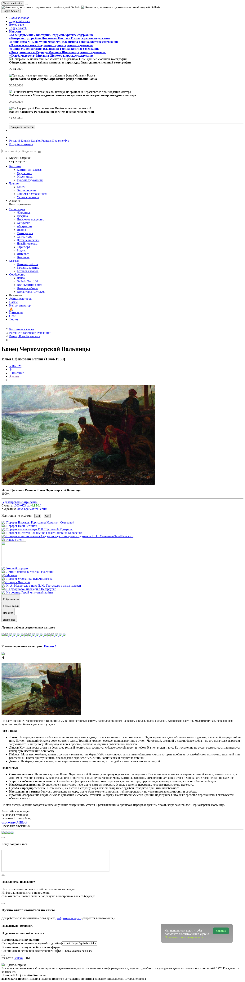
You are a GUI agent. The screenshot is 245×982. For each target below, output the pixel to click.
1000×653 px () (27, 505)
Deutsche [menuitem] (58, 140)
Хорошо (221, 930)
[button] (19, 17)
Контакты (39, 975)
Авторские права (134, 978)
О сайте (27, 975)
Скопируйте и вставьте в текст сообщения (29, 950)
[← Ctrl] (13, 539)
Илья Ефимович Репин (32, 509)
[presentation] (126, 380)
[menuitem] (67, 140)
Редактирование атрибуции (20, 502)
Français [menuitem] (46, 140)
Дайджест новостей (22, 127)
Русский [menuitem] (14, 140)
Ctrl (38, 515)
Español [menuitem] (36, 140)
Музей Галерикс (19, 159)
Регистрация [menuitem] (24, 144)
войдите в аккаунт (69, 918)
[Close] (39, 152)
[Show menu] (26, 4)
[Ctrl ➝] (15, 568)
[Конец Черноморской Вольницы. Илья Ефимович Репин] (78, 483)
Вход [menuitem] (12, 144)
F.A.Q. (17, 975)
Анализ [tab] (14, 376)
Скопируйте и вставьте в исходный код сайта (31, 943)
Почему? (50, 646)
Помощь (7, 975)
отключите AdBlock (14, 822)
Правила (35, 978)
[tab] (15, 366)
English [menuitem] (25, 140)
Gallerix (18, 958)
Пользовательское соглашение (61, 978)
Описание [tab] (17, 373)
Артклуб (20, 202)
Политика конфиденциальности (102, 978)
